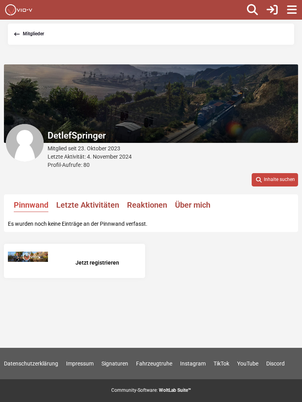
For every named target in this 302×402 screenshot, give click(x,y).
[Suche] (252, 10)
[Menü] (292, 10)
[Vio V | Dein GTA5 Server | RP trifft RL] (18, 10)
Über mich (192, 205)
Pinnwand (31, 205)
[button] (275, 179)
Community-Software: (151, 390)
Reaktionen (147, 205)
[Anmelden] (272, 10)
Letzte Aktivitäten (87, 205)
